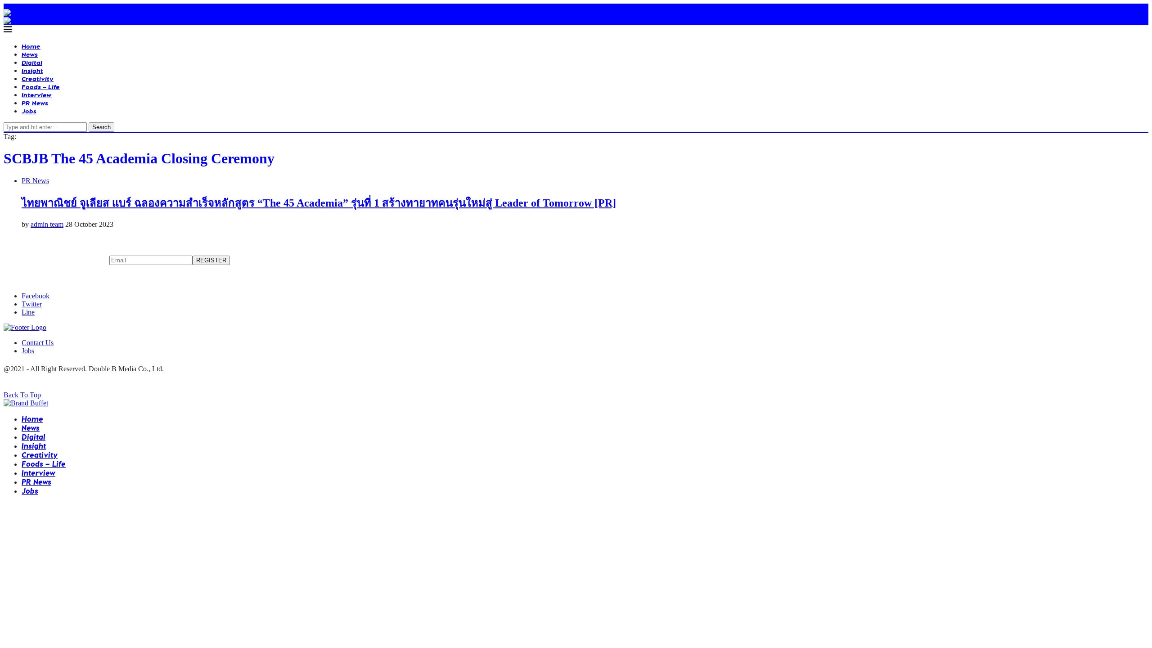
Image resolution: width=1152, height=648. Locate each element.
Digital (32, 62)
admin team (47, 224)
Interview (37, 95)
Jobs (29, 111)
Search (101, 127)
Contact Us (38, 342)
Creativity (38, 78)
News (30, 54)
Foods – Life (41, 86)
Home (31, 46)
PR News (35, 103)
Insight (32, 70)
